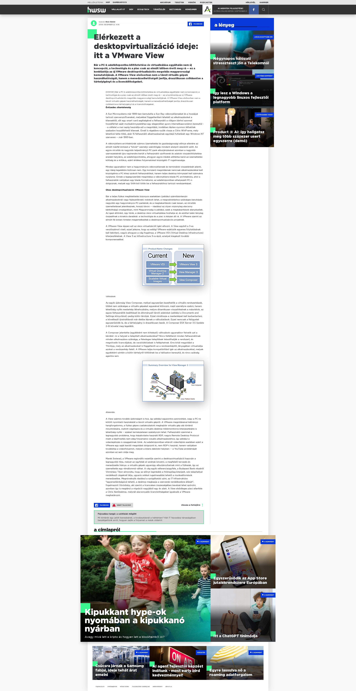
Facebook (197, 24)
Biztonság (175, 9)
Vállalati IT (118, 9)
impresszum (100, 686)
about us (168, 686)
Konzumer (191, 9)
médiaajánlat (112, 686)
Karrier (264, 2)
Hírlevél (250, 2)
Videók (192, 2)
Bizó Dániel (110, 22)
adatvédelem (157, 686)
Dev (131, 9)
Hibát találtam (124, 505)
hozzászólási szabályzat (141, 686)
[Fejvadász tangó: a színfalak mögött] (148, 517)
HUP (108, 2)
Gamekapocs (120, 2)
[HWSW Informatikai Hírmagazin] (97, 10)
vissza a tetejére (190, 505)
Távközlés (159, 9)
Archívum (165, 2)
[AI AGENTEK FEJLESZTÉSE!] (207, 9)
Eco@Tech (143, 9)
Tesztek (179, 2)
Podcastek (206, 2)
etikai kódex (124, 686)
